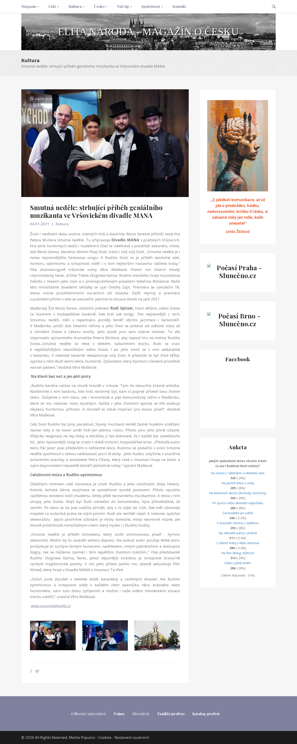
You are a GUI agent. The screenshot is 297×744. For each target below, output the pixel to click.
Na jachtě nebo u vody (237, 483)
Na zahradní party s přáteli (238, 533)
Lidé (52, 6)
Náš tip (123, 6)
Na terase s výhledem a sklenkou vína (237, 473)
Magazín (28, 6)
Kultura (75, 6)
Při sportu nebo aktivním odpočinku (237, 503)
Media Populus (82, 737)
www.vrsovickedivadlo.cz (51, 605)
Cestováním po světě (237, 513)
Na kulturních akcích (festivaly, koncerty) (237, 493)
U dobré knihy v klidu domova (238, 543)
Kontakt (179, 6)
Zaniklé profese (171, 713)
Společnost (150, 6)
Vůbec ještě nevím (237, 563)
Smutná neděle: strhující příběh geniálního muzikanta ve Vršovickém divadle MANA (96, 211)
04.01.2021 (39, 223)
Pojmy (119, 713)
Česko (99, 6)
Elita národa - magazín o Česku (148, 31)
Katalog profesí (206, 713)
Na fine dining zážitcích (237, 553)
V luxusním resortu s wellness (238, 523)
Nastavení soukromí (132, 737)
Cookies (105, 737)
